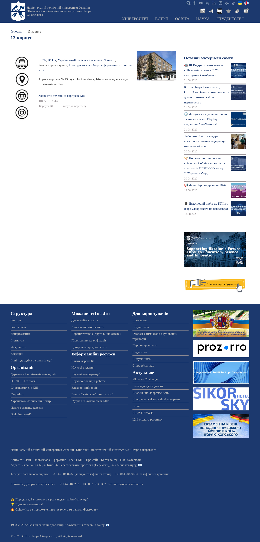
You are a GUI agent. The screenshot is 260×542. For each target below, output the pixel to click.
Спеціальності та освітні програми (156, 399)
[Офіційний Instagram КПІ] (220, 3)
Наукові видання (82, 367)
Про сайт (92, 460)
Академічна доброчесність (150, 393)
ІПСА (42, 60)
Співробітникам (143, 365)
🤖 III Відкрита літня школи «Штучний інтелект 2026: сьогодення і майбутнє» (203, 70)
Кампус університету (73, 106)
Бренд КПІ (76, 460)
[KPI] (246, 3)
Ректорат (17, 320)
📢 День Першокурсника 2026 (205, 185)
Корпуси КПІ (47, 106)
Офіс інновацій (21, 414)
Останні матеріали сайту (208, 58)
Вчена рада (18, 327)
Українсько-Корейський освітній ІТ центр (86, 60)
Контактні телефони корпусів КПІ (61, 95)
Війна (136, 406)
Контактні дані (21, 460)
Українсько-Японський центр (31, 401)
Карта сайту (109, 460)
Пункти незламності (29, 504)
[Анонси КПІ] (211, 10)
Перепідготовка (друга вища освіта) (96, 333)
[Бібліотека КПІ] (237, 10)
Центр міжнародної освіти (89, 347)
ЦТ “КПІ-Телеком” (23, 381)
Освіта (182, 19)
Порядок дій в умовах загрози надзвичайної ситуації (51, 499)
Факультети (18, 347)
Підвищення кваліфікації (88, 340)
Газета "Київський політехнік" (92, 394)
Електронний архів (84, 387)
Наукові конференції (85, 374)
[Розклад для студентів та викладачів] (219, 10)
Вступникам (140, 327)
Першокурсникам (144, 345)
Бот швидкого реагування (125, 484)
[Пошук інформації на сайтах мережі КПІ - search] (187, 3)
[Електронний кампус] (228, 10)
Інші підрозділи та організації (31, 360)
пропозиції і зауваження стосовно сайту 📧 (79, 525)
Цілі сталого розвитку (147, 419)
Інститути (17, 340)
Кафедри (17, 353)
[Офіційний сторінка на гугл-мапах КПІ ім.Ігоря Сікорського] (227, 3)
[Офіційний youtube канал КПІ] (201, 3)
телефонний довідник (154, 474)
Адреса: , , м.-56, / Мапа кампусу (73, 465)
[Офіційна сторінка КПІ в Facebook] (194, 3)
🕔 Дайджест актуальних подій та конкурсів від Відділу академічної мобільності (205, 119)
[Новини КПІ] (202, 10)
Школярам (139, 320)
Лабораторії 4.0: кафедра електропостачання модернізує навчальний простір (205, 141)
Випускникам (141, 359)
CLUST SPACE (142, 413)
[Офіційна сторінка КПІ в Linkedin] (214, 3)
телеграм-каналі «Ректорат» (79, 509)
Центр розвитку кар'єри (27, 407)
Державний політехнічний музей (33, 374)
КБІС (54, 101)
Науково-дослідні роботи (88, 381)
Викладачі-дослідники (147, 386)
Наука (203, 19)
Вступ (161, 19)
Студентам (139, 352)
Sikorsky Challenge (145, 379)
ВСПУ (52, 60)
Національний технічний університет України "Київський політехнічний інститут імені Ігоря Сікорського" (59, 11)
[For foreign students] (245, 10)
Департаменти (20, 333)
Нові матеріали (130, 460)
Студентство (230, 19)
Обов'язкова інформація (50, 460)
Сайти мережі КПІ (84, 361)
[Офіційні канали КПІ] (207, 3)
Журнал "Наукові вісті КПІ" (90, 401)
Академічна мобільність (87, 327)
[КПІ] (240, 3)
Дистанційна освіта (84, 320)
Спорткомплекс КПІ (24, 387)
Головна (16, 31)
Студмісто (17, 394)
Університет (135, 19)
